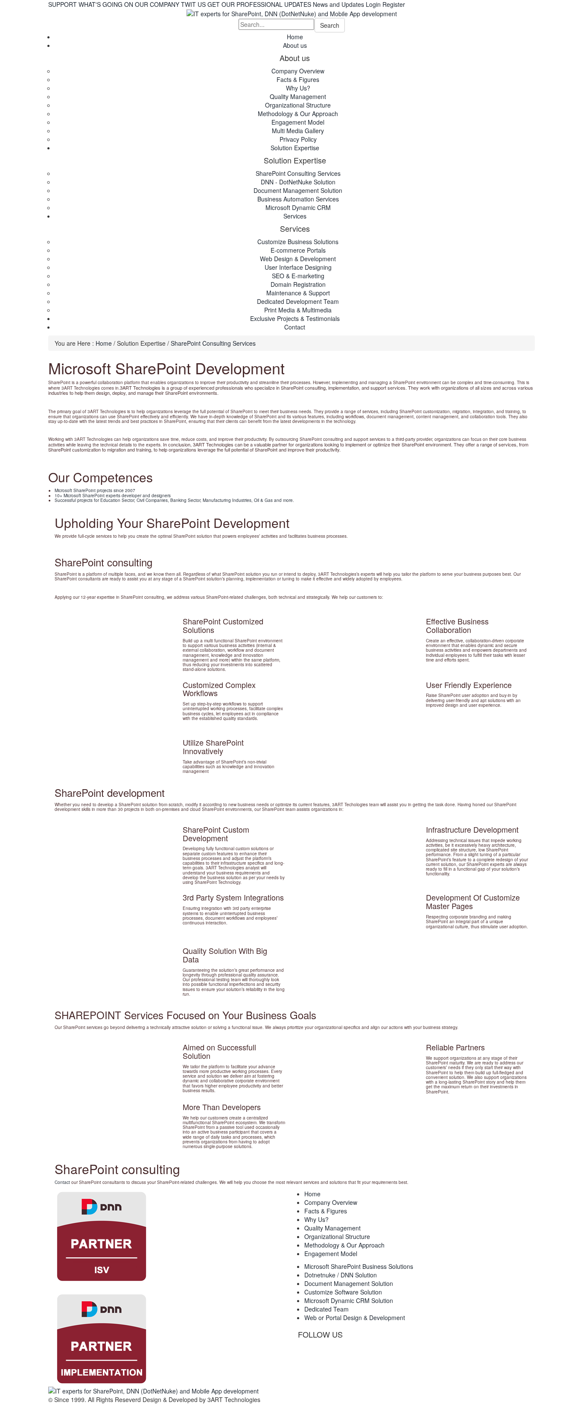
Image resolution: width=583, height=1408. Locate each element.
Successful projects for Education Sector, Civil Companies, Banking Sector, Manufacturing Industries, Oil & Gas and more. (174, 500)
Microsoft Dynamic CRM (298, 207)
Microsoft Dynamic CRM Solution (348, 1300)
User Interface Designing (298, 267)
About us (295, 45)
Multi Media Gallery (298, 130)
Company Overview (297, 71)
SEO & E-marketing (298, 275)
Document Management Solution (298, 190)
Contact (294, 327)
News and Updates (338, 4)
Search (329, 25)
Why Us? (298, 88)
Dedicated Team (326, 1309)
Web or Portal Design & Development (354, 1317)
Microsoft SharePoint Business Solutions (358, 1266)
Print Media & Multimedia (298, 310)
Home (295, 36)
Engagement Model (297, 122)
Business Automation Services (298, 199)
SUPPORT (62, 4)
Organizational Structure (298, 105)
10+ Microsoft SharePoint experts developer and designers (113, 495)
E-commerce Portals (298, 250)
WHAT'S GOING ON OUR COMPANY (129, 4)
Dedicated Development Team (298, 301)
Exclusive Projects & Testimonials (295, 318)
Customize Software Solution (343, 1292)
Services (294, 216)
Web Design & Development (298, 258)
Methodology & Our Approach (298, 113)
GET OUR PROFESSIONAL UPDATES (259, 4)
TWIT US (193, 4)
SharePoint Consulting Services (298, 173)
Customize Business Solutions (297, 241)
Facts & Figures (298, 79)
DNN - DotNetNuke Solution (298, 182)
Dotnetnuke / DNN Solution (340, 1275)
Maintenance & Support (298, 293)
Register (393, 4)
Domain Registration (298, 284)
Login (373, 4)
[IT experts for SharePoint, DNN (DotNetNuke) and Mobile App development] (292, 13)
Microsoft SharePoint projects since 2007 (95, 490)
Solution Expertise (295, 147)
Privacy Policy (298, 139)
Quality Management (298, 96)
